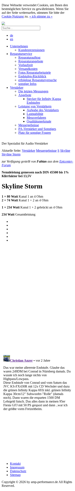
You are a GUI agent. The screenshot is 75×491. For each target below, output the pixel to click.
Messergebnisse (46, 150)
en (11, 39)
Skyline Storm (11, 154)
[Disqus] (37, 298)
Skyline (65, 150)
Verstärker (28, 150)
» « (40, 16)
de (11, 35)
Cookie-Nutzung (13, 16)
